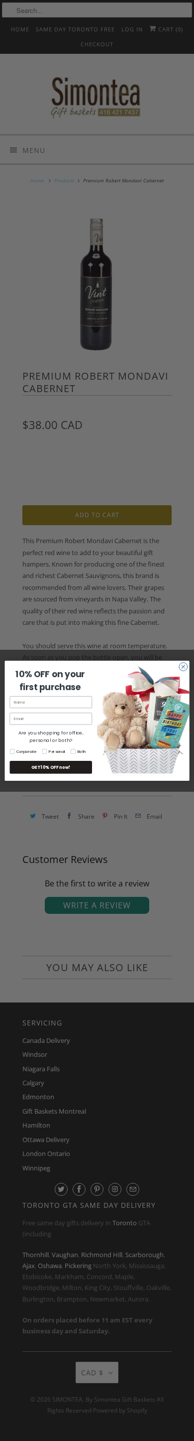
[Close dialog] (183, 666)
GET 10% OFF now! (51, 767)
